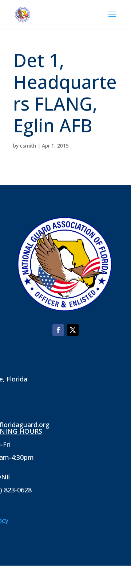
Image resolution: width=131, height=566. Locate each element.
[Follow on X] (73, 330)
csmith (28, 145)
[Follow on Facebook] (58, 330)
